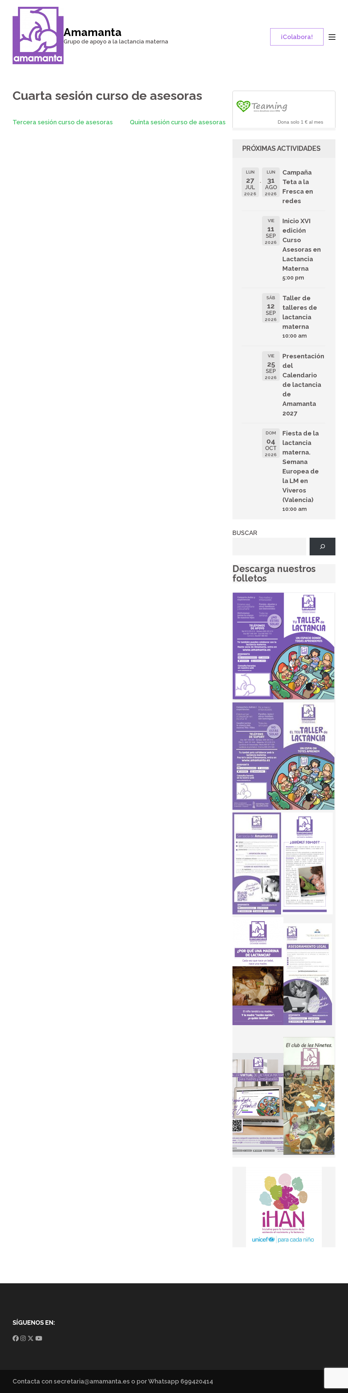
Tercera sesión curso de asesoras (63, 122)
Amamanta (93, 32)
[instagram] (23, 1338)
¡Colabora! (297, 36)
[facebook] (16, 1338)
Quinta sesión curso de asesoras (178, 122)
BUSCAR (244, 532)
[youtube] (38, 1338)
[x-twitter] (31, 1338)
